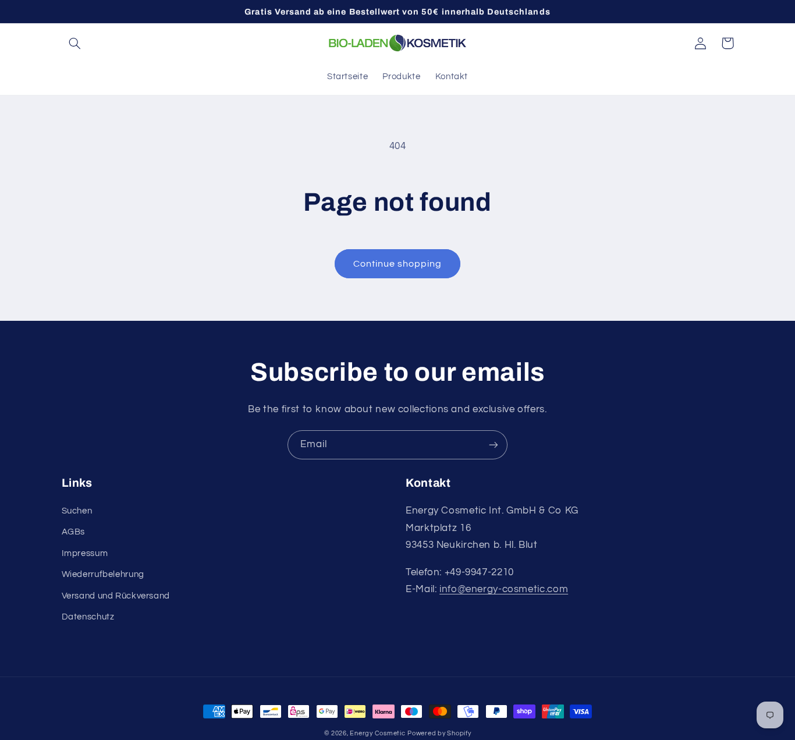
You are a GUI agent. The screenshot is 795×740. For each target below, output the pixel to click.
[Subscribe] (493, 444)
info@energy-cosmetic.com (503, 589)
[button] (75, 43)
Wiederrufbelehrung (103, 574)
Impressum (85, 553)
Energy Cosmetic (377, 733)
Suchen (77, 511)
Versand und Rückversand (116, 596)
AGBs (74, 531)
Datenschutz (88, 616)
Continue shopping (397, 263)
